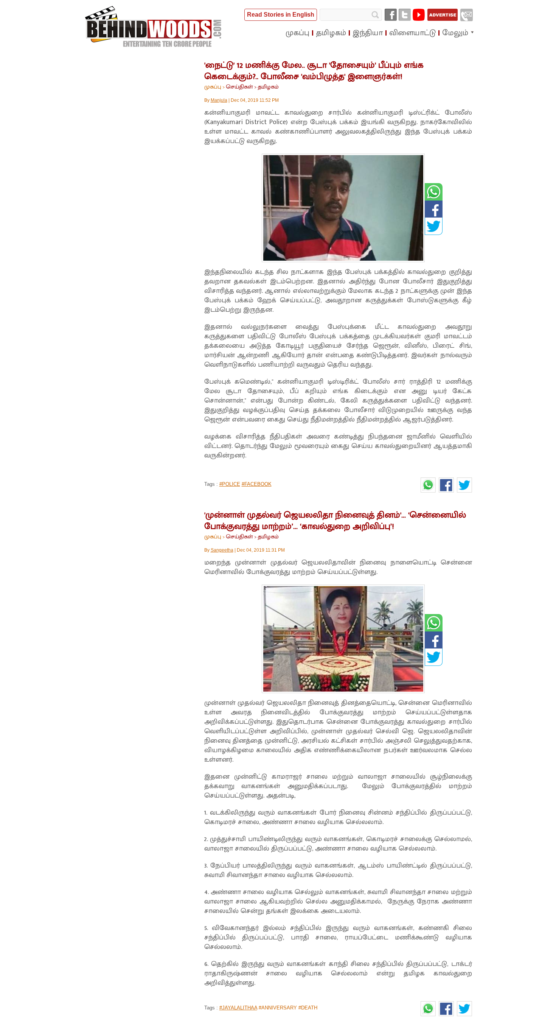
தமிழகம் (268, 87)
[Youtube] (419, 15)
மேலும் (455, 33)
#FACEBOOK (257, 484)
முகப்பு (212, 87)
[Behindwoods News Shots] (154, 26)
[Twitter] (405, 15)
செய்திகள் (239, 87)
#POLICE (229, 484)
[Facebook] (391, 15)
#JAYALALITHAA (238, 1008)
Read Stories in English (280, 14)
